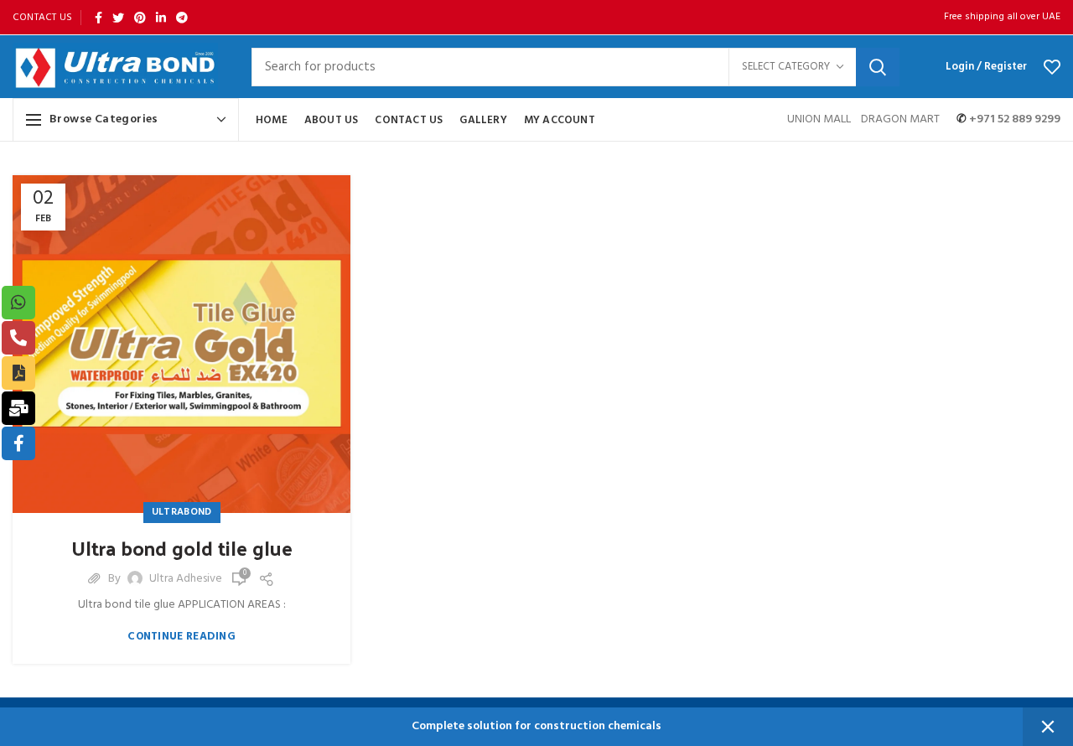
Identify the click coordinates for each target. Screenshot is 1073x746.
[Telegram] (182, 17)
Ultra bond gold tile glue (182, 548)
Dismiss (1048, 726)
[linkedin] (161, 17)
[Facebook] (98, 17)
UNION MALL (820, 119)
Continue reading (181, 636)
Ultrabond (182, 512)
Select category (786, 66)
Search (877, 67)
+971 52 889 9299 (1013, 119)
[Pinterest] (140, 17)
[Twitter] (118, 17)
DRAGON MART (900, 119)
